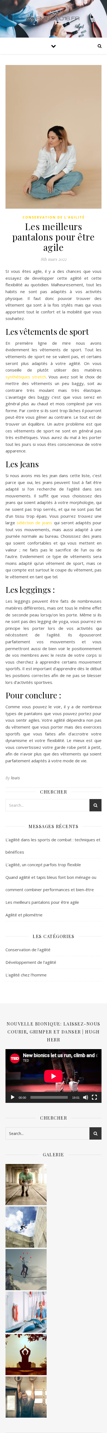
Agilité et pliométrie (24, 914)
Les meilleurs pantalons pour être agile (42, 902)
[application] (53, 1076)
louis (15, 777)
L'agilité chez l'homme (26, 975)
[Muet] (85, 1097)
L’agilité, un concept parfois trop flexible (43, 864)
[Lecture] (12, 1097)
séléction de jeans (34, 522)
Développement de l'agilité (30, 962)
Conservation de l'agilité (53, 217)
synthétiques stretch (25, 377)
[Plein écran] (94, 1097)
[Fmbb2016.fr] (53, 19)
